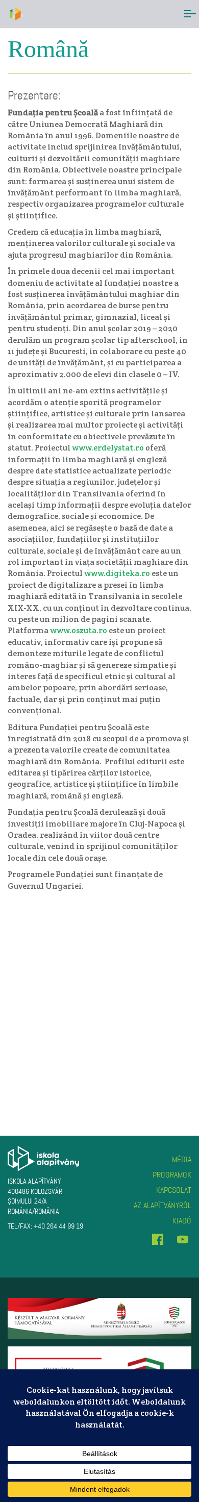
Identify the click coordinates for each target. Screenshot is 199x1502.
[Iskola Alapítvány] (15, 13)
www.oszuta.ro (78, 630)
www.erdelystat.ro (108, 447)
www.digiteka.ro (117, 573)
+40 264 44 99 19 (58, 1226)
